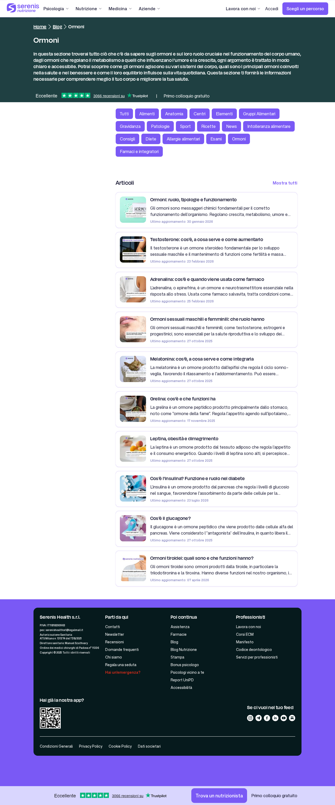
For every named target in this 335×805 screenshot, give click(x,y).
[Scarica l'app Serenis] (50, 719)
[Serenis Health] (23, 8)
